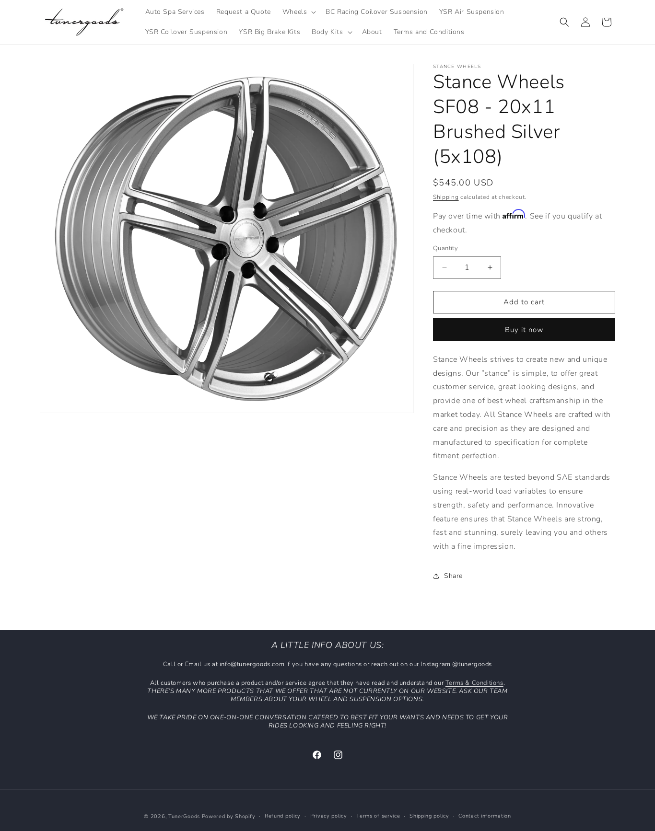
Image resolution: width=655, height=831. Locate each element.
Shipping (446, 197)
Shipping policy (429, 815)
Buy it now (524, 330)
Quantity (445, 248)
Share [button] (453, 575)
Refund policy (283, 815)
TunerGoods (184, 816)
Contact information (484, 815)
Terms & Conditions (474, 683)
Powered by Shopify (229, 816)
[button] (298, 12)
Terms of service (378, 815)
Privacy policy (328, 815)
